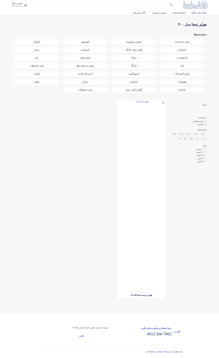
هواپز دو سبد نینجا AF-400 (141, 295)
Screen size (202, 130)
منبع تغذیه (202, 117)
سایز (205, 145)
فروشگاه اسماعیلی (163, 352)
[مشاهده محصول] (122, 105)
